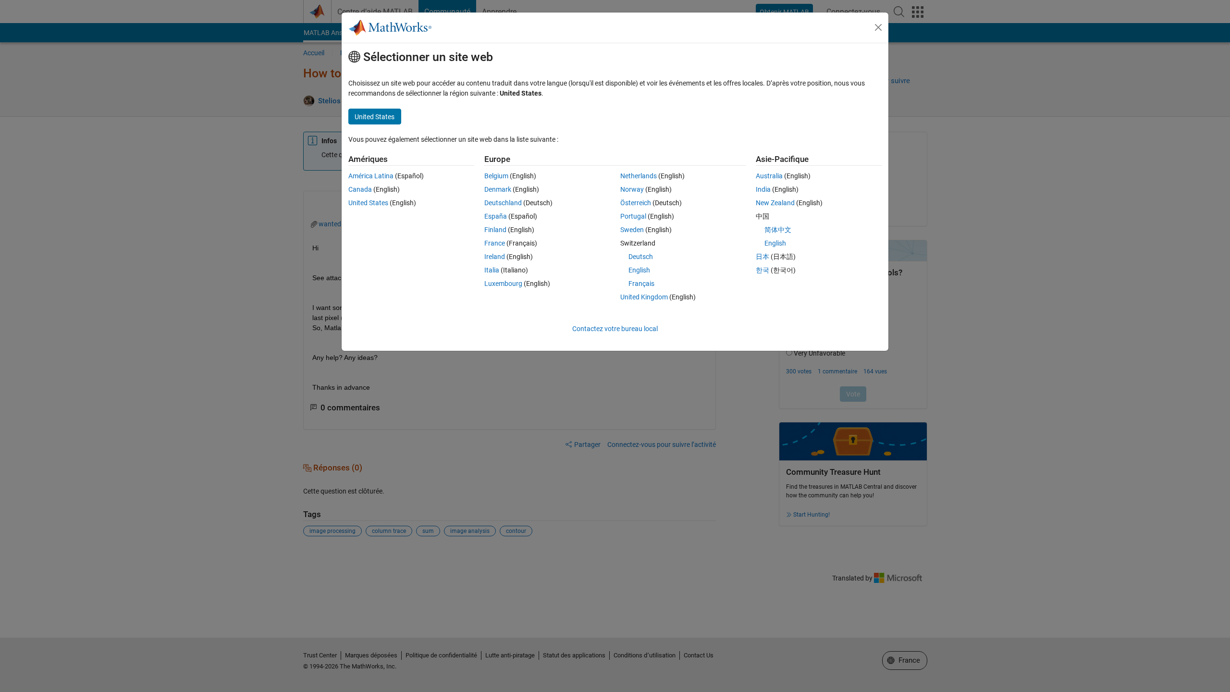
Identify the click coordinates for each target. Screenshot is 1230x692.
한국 (762, 270)
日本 (762, 256)
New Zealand (775, 203)
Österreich (635, 203)
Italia (491, 270)
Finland (495, 230)
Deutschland (503, 203)
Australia (769, 176)
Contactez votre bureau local (615, 329)
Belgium (496, 176)
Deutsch (640, 256)
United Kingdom (644, 297)
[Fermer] (878, 27)
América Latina (371, 176)
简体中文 (777, 230)
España (495, 216)
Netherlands (638, 176)
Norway (632, 189)
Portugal (633, 216)
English (639, 270)
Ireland (494, 256)
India (763, 189)
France (494, 243)
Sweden (632, 230)
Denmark (497, 189)
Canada (360, 189)
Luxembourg (503, 283)
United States (368, 203)
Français (641, 283)
